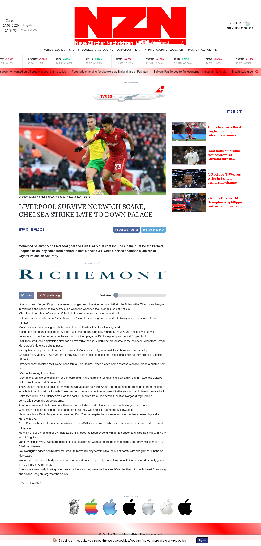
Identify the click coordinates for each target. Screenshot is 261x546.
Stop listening (51, 295)
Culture (161, 50)
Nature (149, 50)
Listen (28, 295)
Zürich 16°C (237, 23)
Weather (212, 50)
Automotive (105, 50)
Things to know (195, 50)
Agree (202, 540)
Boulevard (89, 50)
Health (138, 50)
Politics (48, 50)
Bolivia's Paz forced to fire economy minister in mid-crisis (154, 71)
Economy (61, 50)
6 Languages (29, 29)
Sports (74, 50)
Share (128, 229)
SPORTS (23, 229)
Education (176, 50)
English (28, 25)
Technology (123, 50)
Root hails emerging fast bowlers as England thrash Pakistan (74, 71)
